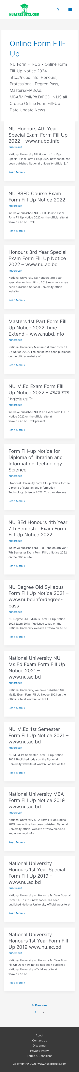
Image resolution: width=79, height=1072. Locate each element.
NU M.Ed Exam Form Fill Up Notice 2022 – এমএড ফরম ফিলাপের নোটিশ (39, 392)
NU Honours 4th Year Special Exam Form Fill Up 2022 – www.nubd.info (38, 135)
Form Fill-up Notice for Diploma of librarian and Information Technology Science (36, 460)
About (39, 1035)
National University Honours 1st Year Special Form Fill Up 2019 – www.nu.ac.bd (37, 872)
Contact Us (39, 1040)
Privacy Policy (39, 1050)
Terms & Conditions (39, 1055)
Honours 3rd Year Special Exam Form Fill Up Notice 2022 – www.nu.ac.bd (37, 258)
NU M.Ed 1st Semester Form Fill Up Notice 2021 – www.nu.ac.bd (38, 735)
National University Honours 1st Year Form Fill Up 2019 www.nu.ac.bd (38, 941)
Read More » (17, 172)
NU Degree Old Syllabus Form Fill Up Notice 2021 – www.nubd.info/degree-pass (38, 596)
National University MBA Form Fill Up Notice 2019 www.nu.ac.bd (37, 800)
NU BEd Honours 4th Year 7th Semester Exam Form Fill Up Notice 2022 (38, 528)
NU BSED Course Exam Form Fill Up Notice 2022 (37, 197)
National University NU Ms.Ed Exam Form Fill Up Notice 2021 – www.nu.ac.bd (37, 667)
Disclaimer (39, 1045)
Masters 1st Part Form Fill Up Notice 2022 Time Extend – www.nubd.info (37, 327)
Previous (39, 1005)
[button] (58, 9)
